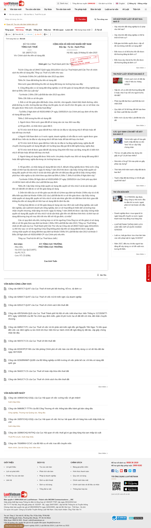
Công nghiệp (13, 413)
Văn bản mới (15, 9)
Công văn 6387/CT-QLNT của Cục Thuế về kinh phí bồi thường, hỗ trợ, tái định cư (45, 289)
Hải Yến (103, 275)
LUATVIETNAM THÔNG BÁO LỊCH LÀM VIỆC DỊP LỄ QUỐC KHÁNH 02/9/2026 (128, 227)
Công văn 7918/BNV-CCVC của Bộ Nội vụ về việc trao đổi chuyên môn (39, 443)
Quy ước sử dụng (79, 476)
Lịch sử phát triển (12, 471)
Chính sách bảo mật (80, 480)
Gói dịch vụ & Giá (105, 3)
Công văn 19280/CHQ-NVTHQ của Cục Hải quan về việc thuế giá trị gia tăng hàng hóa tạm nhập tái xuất (54, 433)
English (122, 3)
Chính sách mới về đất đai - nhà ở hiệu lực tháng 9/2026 (134, 81)
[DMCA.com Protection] (136, 519)
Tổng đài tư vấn (45, 489)
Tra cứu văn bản (33, 9)
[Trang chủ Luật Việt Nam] (14, 3)
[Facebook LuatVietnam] (112, 471)
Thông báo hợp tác (80, 489)
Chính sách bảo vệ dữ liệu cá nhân (86, 485)
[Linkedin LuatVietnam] (134, 471)
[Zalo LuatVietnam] (117, 471)
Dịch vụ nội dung (46, 485)
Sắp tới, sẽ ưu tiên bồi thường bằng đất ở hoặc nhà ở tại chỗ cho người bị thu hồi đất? (129, 92)
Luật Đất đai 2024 (47, 525)
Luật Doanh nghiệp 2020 (29, 525)
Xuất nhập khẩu (14, 402)
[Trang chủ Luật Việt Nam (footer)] (16, 497)
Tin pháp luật (80, 9)
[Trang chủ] (5, 9)
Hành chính (12, 447)
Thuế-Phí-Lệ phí (14, 437)
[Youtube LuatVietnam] (121, 471)
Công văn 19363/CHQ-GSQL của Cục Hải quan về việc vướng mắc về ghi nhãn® (44, 398)
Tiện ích (136, 9)
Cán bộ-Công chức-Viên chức (29, 447)
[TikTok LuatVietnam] (125, 471)
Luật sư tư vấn (111, 9)
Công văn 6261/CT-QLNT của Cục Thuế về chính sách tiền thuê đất (38, 305)
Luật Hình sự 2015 (62, 525)
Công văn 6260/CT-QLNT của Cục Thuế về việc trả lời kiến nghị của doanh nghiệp (44, 297)
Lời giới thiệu (11, 467)
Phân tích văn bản (46, 471)
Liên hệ (9, 480)
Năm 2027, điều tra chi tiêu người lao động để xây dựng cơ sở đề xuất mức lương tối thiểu (129, 246)
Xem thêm (102, 387)
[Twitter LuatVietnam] (130, 471)
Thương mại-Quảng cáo (28, 413)
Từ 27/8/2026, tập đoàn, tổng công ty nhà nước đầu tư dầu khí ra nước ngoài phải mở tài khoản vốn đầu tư (134, 202)
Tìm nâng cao (102, 19)
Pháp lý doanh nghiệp (48, 476)
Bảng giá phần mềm (80, 467)
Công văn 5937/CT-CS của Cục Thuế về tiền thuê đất (32, 341)
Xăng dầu (41, 413)
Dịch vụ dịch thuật (46, 480)
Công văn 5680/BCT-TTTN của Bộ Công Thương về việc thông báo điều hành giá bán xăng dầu (50, 408)
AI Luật (125, 9)
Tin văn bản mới (63, 9)
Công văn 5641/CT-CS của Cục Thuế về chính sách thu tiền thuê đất (38, 379)
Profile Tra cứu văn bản (15, 476)
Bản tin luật (96, 9)
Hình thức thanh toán (81, 471)
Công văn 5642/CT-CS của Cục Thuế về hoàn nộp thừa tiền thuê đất (38, 371)
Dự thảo (48, 9)
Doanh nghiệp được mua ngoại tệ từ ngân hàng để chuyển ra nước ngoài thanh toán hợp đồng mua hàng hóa (128, 216)
